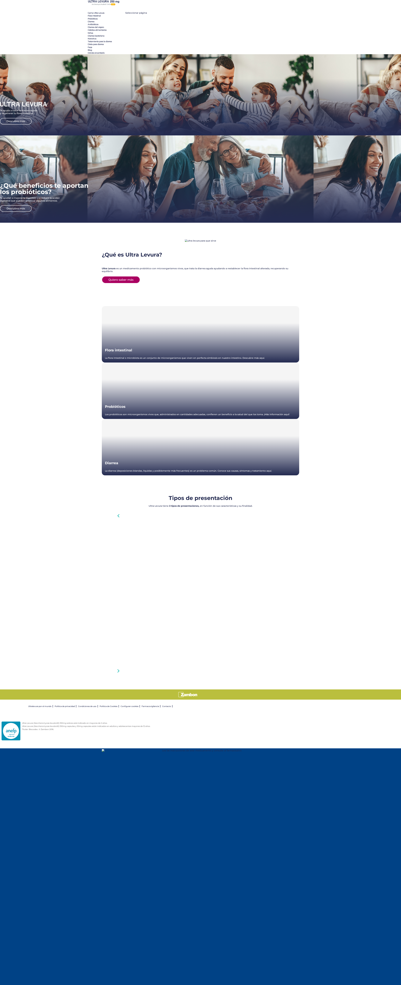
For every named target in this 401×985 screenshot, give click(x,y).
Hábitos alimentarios (97, 30)
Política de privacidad (65, 706)
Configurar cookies (129, 706)
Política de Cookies (108, 706)
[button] (200, 515)
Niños (90, 33)
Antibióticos (93, 24)
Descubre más (16, 121)
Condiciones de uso (87, 706)
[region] (200, 593)
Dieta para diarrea (96, 44)
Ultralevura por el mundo (40, 706)
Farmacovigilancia (150, 706)
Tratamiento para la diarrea (100, 41)
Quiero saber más (120, 279)
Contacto (166, 706)
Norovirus (92, 38)
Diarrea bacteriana (96, 35)
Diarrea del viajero (96, 27)
